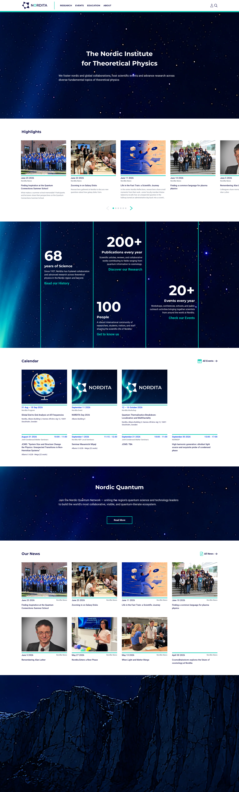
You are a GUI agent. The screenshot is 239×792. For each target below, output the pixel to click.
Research (66, 5)
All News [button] (209, 553)
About (107, 5)
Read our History (56, 283)
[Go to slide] (113, 208)
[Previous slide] (107, 208)
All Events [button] (208, 360)
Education (93, 5)
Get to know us (108, 334)
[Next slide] (131, 208)
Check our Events (182, 318)
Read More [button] (119, 520)
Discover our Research (125, 269)
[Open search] (215, 5)
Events (79, 5)
